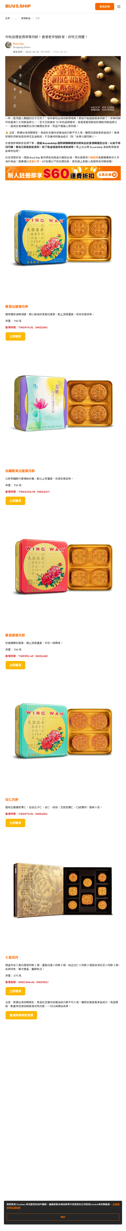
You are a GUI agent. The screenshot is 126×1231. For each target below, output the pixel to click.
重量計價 (34, 161)
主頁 (7, 18)
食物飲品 (26, 18)
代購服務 (93, 157)
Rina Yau (18, 43)
